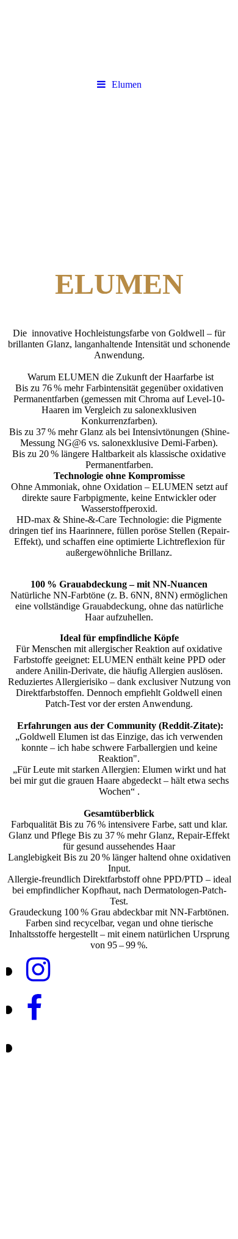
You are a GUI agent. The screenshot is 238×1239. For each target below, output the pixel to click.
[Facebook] (33, 1008)
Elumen (127, 84)
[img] (119, 166)
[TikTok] (25, 1046)
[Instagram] (37, 969)
